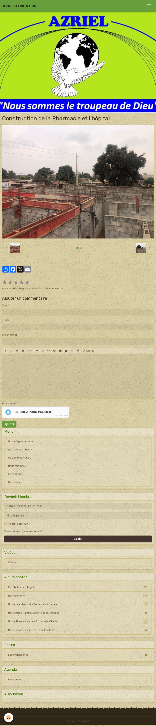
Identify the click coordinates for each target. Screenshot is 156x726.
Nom (5, 305)
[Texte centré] (43, 351)
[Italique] (11, 351)
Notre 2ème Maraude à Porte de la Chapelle (77, 613)
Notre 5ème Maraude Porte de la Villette (77, 630)
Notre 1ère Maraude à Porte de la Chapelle (77, 604)
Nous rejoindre (17, 466)
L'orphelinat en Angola (77, 587)
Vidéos (12, 562)
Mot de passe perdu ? (32, 531)
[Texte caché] (54, 351)
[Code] (72, 351)
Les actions (15, 474)
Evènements (15, 679)
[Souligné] (17, 351)
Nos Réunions (77, 595)
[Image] (60, 351)
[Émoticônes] (78, 351)
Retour (78, 247)
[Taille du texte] (23, 351)
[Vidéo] (66, 351)
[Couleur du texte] (30, 351)
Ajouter (9, 424)
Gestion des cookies (78, 721)
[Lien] (49, 351)
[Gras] (5, 351)
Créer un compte (12, 531)
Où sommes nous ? (19, 457)
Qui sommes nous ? (20, 449)
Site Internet (9, 335)
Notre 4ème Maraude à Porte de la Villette (77, 621)
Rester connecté (19, 523)
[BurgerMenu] (148, 6)
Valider (78, 539)
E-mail (6, 320)
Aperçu (89, 351)
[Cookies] (8, 717)
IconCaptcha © (61, 416)
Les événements (77, 654)
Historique (14, 482)
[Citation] (37, 351)
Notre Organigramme (21, 441)
